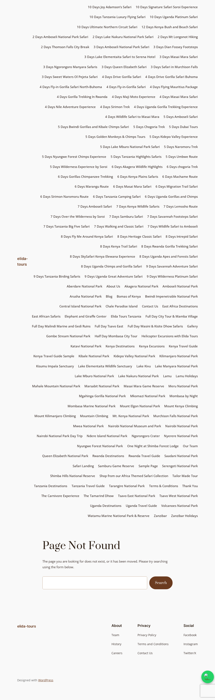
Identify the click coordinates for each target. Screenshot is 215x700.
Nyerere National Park (181, 436)
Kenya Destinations (120, 346)
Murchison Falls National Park (175, 416)
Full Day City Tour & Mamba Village (172, 316)
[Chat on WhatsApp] (207, 677)
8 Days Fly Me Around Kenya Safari (87, 236)
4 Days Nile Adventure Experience (70, 107)
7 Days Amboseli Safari (95, 206)
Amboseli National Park (180, 286)
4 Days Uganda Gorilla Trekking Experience (166, 107)
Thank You (190, 486)
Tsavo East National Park (136, 496)
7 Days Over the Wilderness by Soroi (78, 216)
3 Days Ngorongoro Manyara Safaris (70, 67)
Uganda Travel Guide (141, 506)
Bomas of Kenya (129, 296)
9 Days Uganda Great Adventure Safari (114, 276)
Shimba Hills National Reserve (72, 476)
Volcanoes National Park (179, 506)
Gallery (192, 326)
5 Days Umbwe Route (182, 156)
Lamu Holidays (187, 376)
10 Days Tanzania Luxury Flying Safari (117, 17)
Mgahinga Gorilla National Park (102, 396)
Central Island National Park (80, 306)
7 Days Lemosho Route (181, 206)
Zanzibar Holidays (184, 516)
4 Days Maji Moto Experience (133, 97)
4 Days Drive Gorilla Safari (121, 77)
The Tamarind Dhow (99, 496)
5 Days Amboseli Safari (181, 117)
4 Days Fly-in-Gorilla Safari (126, 87)
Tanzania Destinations (50, 486)
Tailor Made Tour (185, 476)
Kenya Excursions (152, 346)
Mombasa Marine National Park (91, 406)
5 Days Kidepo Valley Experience (173, 136)
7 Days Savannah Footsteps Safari (172, 216)
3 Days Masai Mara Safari (179, 57)
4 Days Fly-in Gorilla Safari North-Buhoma (71, 87)
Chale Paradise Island (122, 306)
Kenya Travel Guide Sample (53, 356)
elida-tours (26, 626)
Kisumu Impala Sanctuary (55, 366)
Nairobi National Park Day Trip (60, 436)
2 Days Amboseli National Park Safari (60, 37)
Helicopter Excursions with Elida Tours (170, 336)
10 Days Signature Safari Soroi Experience (167, 7)
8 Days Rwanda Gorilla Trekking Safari (169, 246)
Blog (109, 296)
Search (161, 582)
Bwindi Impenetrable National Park (171, 296)
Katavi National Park (86, 346)
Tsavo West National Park (178, 496)
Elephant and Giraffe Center (85, 316)
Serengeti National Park (180, 466)
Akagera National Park (141, 286)
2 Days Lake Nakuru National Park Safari (123, 37)
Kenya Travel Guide (183, 346)
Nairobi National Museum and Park (134, 426)
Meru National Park (183, 386)
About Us (113, 286)
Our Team (190, 446)
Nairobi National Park (181, 426)
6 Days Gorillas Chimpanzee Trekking (85, 176)
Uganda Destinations (105, 506)
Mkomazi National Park (147, 396)
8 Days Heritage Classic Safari (139, 236)
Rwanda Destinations (108, 456)
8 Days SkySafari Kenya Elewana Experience (102, 256)
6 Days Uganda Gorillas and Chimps (171, 196)
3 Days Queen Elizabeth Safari (124, 67)
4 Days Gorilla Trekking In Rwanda (82, 97)
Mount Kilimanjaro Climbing (55, 416)
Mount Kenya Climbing (181, 406)
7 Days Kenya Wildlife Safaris (137, 206)
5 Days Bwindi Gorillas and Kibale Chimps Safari (93, 127)
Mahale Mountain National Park (56, 386)
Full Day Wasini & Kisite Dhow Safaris (155, 326)
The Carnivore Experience (60, 496)
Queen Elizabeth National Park (65, 456)
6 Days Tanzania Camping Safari (117, 196)
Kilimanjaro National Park (178, 356)
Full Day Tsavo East (109, 326)
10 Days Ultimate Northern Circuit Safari (107, 27)
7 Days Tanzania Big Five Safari (66, 226)
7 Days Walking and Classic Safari (118, 226)
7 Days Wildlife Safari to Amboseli (173, 226)
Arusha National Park (86, 296)
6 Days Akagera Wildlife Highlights (137, 167)
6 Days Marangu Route (92, 186)
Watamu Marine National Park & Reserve (118, 516)
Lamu (167, 376)
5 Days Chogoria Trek (149, 127)
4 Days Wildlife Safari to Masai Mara (132, 117)
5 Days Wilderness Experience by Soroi (78, 167)
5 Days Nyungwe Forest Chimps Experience (74, 156)
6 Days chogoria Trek (182, 167)
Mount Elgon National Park (140, 406)
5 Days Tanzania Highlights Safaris (136, 156)
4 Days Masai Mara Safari (179, 97)
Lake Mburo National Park (94, 376)
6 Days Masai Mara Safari (132, 186)
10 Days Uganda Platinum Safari (174, 17)
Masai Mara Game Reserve (144, 386)
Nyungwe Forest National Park (100, 446)
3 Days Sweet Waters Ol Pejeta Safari (70, 77)
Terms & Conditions (163, 486)
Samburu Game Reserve (116, 466)
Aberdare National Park (84, 286)
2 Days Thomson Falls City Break (65, 47)
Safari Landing (83, 466)
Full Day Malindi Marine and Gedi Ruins (61, 326)
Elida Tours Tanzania (126, 316)
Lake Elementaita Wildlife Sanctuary (105, 366)
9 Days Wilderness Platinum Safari (172, 276)
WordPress (45, 680)
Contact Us (150, 306)
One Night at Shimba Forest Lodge (153, 446)
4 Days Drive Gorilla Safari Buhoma (171, 77)
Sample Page (148, 466)
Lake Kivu (143, 366)
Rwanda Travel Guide (144, 456)
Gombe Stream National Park (68, 336)
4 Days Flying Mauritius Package (174, 87)
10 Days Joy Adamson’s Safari (109, 7)
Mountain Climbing (94, 416)
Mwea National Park (88, 426)
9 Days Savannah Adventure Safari (172, 266)
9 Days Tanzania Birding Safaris (57, 276)
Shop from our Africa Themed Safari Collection (134, 476)
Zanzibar (160, 516)
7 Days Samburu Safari (126, 216)
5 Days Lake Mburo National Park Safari (130, 147)
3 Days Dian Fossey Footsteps (175, 47)
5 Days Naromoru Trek (181, 147)
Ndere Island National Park (107, 436)
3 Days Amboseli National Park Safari (121, 47)
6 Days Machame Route (180, 176)
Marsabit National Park (101, 386)
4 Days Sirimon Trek (115, 107)
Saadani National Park (181, 456)
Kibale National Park (94, 356)
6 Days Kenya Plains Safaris (137, 176)
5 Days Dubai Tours (183, 127)
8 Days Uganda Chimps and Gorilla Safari (111, 266)
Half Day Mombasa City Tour (116, 336)
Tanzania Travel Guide (88, 486)
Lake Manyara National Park (176, 366)
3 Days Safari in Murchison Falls (174, 67)
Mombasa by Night (183, 396)
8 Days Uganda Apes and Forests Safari (168, 256)
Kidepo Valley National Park (134, 356)
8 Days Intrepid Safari (182, 236)
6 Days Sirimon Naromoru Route (64, 196)
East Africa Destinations (180, 306)
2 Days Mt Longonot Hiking (178, 37)
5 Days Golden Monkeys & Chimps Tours (115, 136)
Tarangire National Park (127, 486)
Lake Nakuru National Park (138, 376)
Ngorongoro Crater (146, 436)
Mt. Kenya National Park (131, 416)
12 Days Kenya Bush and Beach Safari (170, 27)
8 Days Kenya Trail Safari (118, 246)
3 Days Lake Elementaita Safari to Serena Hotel (119, 57)
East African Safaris (46, 316)
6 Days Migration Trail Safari (177, 186)
